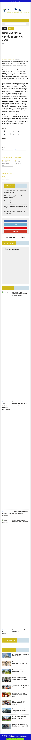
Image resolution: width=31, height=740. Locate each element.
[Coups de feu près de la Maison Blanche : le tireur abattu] (6, 720)
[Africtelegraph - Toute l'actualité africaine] (15, 11)
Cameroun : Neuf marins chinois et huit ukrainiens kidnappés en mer (20, 158)
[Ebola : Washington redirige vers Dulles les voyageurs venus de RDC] (6, 727)
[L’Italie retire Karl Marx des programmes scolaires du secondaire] (6, 704)
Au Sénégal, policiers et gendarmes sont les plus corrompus (20, 512)
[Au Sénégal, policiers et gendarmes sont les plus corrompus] (6, 515)
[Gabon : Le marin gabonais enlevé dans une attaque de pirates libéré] (7, 168)
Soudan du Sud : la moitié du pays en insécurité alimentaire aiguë (20, 686)
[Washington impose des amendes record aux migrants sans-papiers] (6, 665)
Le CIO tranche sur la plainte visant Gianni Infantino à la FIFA (20, 670)
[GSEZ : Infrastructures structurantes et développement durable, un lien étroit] (6, 397)
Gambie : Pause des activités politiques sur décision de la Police (20, 520)
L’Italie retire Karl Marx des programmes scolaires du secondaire (18, 702)
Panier (19, 1)
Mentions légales (23, 736)
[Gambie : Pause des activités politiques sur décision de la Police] (6, 625)
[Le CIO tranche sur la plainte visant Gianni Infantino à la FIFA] (6, 673)
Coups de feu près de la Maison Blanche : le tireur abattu (19, 717)
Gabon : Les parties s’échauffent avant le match (19, 630)
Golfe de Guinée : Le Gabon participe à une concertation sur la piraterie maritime (7, 158)
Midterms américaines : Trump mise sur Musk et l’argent (20, 654)
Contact (10, 735)
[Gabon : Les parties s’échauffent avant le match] (6, 633)
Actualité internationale (9, 650)
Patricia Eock (11, 59)
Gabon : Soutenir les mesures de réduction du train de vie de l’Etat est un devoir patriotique (19, 403)
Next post (21, 237)
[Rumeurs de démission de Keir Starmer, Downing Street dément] (6, 680)
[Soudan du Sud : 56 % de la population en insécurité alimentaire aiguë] (6, 696)
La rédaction (4, 735)
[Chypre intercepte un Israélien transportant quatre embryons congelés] (6, 712)
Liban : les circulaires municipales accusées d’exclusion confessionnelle (13, 202)
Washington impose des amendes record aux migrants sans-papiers (19, 662)
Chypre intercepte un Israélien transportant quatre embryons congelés (19, 710)
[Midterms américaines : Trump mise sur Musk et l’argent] (6, 657)
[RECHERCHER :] (15, 24)
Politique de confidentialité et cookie (11, 736)
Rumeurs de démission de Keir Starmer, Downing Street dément (19, 678)
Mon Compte (13, 1)
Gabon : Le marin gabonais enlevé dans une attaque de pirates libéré (7, 174)
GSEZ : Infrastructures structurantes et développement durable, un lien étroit (19, 293)
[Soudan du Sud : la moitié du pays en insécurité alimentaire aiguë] (6, 688)
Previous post (11, 237)
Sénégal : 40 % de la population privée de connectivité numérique (13, 197)
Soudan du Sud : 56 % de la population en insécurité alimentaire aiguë (20, 694)
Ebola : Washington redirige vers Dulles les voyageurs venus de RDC (20, 725)
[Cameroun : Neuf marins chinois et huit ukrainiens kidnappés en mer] (20, 152)
